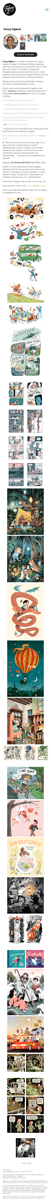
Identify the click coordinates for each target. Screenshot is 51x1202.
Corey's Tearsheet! (25, 54)
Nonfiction (23, 131)
